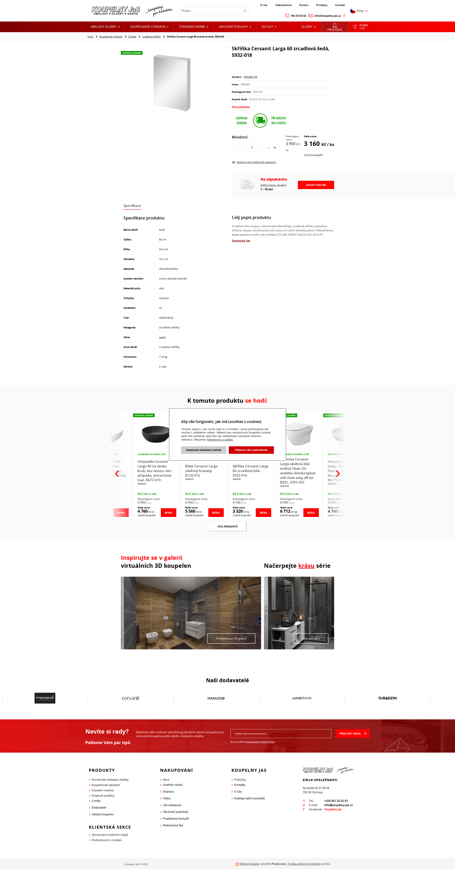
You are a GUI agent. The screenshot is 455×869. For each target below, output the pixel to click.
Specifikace (132, 205)
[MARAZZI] (130, 698)
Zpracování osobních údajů (110, 835)
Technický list (241, 241)
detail (168, 512)
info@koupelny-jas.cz (327, 15)
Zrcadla (132, 36)
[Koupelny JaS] (131, 10)
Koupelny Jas (333, 809)
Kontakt (340, 5)
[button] (269, 27)
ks (275, 147)
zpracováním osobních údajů (261, 741)
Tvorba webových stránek (303, 863)
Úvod (90, 36)
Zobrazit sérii (311, 638)
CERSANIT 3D (250, 77)
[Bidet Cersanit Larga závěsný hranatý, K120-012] (156, 433)
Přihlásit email (350, 733)
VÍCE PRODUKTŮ (228, 526)
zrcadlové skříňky (151, 36)
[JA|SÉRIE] (216, 698)
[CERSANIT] (45, 698)
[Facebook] (344, 15)
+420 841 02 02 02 (336, 801)
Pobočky (240, 780)
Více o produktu (241, 106)
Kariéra (303, 5)
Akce (166, 780)
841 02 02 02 (298, 15)
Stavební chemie (103, 790)
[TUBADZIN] (302, 698)
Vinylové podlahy (103, 796)
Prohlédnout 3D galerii (231, 638)
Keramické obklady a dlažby (110, 780)
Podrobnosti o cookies (107, 840)
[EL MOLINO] (387, 698)
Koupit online (316, 185)
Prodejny (321, 5)
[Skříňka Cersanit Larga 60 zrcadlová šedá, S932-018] (172, 82)
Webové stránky (250, 863)
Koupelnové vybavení (110, 36)
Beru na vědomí (252, 741)
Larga (162, 337)
